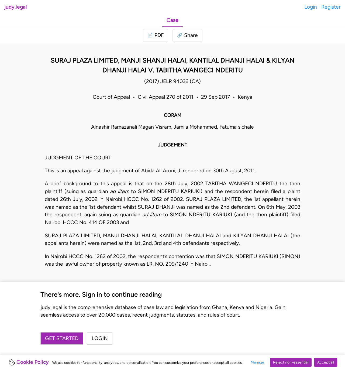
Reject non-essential (290, 362)
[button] (187, 35)
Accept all (325, 362)
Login (310, 7)
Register (331, 7)
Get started (61, 338)
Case (172, 20)
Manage (257, 362)
